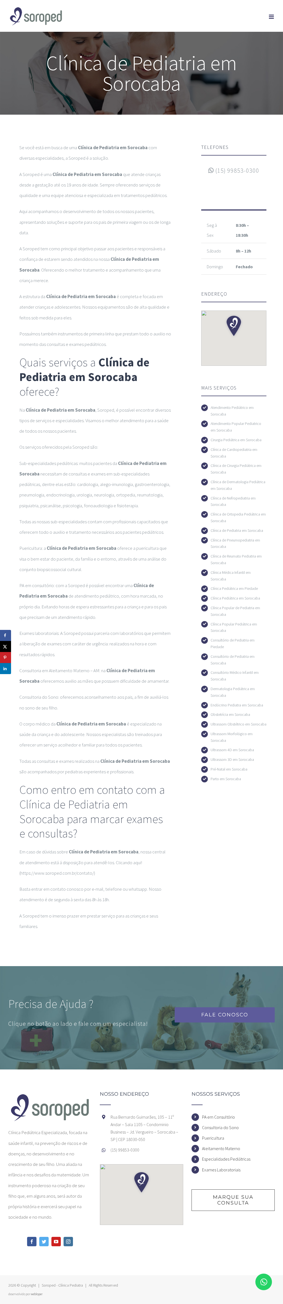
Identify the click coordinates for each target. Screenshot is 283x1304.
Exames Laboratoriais (221, 1169)
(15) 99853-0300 (236, 170)
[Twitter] (44, 1241)
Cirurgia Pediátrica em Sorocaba (236, 439)
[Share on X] (5, 646)
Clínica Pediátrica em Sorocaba (235, 598)
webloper (37, 1294)
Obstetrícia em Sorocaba (230, 714)
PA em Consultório (218, 1117)
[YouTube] (56, 1241)
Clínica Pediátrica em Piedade (234, 588)
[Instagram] (68, 1241)
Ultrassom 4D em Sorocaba (232, 749)
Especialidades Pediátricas (226, 1159)
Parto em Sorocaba (226, 778)
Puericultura (213, 1138)
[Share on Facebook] (5, 635)
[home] (49, 1097)
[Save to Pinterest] (5, 657)
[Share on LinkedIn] (5, 668)
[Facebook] (31, 1241)
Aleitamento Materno (221, 1148)
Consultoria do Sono (220, 1127)
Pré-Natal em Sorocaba (229, 769)
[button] (234, 325)
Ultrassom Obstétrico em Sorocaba (238, 724)
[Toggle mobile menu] (272, 17)
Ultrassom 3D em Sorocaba (232, 759)
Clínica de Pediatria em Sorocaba (237, 530)
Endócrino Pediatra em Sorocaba (237, 705)
